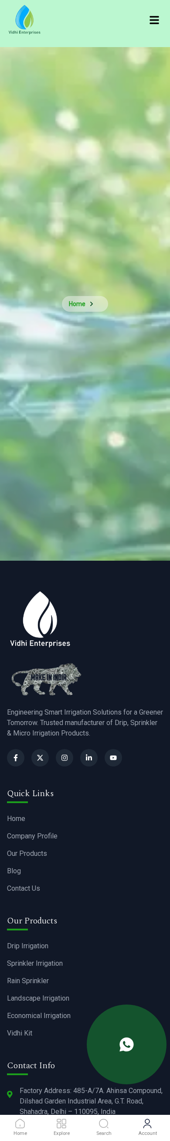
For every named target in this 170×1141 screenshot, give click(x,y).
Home (77, 303)
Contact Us (23, 888)
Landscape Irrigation (38, 998)
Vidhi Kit (19, 1033)
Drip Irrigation (27, 946)
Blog (14, 871)
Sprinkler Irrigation (35, 963)
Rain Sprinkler (28, 981)
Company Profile (32, 836)
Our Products (27, 853)
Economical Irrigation (39, 1016)
